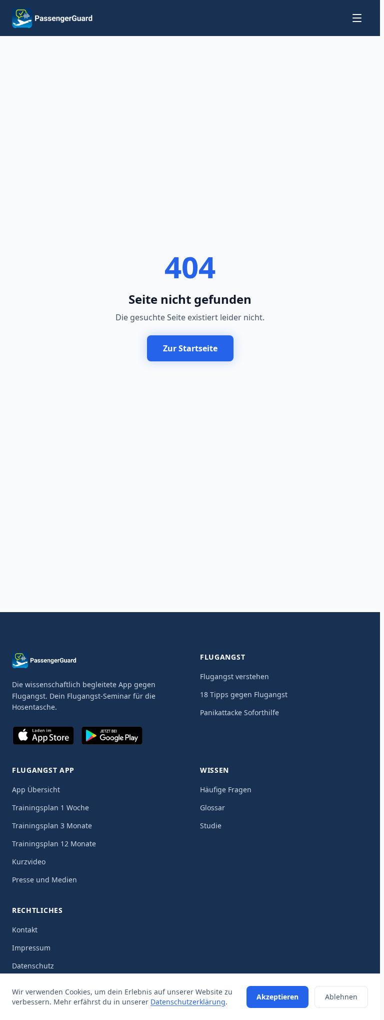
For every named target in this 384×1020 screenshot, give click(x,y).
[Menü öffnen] (357, 18)
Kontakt (25, 929)
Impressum (31, 947)
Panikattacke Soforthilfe (239, 712)
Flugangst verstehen (234, 676)
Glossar (212, 807)
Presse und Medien (44, 879)
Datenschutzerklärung (188, 1001)
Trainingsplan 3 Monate (52, 825)
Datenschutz (33, 965)
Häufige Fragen (226, 789)
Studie (211, 825)
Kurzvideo (29, 861)
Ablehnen (341, 996)
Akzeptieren (277, 996)
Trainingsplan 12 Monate (54, 843)
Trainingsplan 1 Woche (50, 807)
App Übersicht (36, 789)
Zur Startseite (190, 348)
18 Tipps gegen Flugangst (244, 694)
